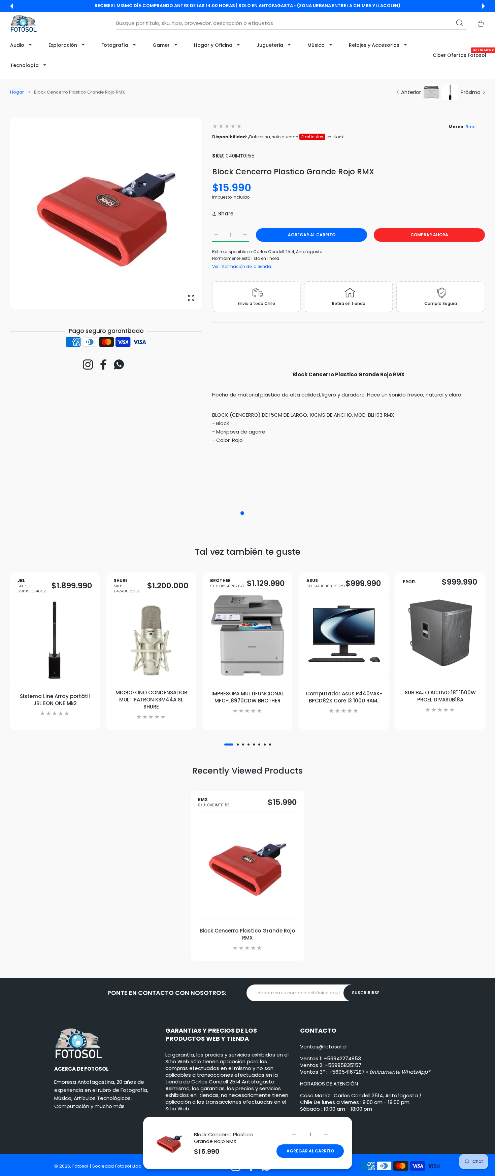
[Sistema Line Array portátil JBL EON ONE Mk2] (54, 640)
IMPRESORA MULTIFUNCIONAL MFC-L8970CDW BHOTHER (247, 697)
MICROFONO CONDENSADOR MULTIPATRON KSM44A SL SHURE (151, 699)
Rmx (470, 127)
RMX (214, 802)
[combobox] (291, 23)
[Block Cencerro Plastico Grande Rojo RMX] (247, 866)
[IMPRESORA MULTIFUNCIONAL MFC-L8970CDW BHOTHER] (247, 635)
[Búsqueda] (459, 23)
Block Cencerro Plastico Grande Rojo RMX (223, 1138)
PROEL (409, 582)
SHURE (127, 585)
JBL (32, 585)
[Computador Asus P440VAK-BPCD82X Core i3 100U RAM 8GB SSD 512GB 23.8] (343, 635)
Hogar (17, 92)
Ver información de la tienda (241, 266)
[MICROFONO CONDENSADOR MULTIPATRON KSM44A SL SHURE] (151, 640)
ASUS (325, 583)
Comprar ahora (429, 235)
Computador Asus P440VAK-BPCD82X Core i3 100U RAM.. (344, 697)
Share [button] (225, 213)
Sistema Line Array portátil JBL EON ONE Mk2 (55, 699)
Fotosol (81, 1166)
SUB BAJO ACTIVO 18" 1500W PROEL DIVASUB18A (440, 696)
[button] (11, 6)
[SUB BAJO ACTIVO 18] (440, 632)
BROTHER (227, 583)
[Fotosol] (23, 23)
